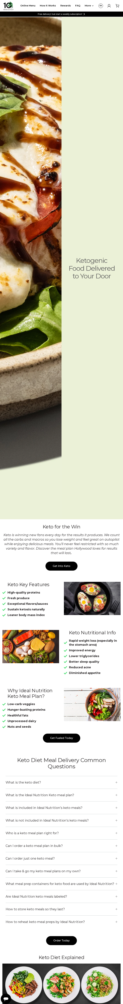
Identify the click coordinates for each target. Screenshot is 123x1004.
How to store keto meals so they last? (35, 909)
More (88, 5)
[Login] (109, 6)
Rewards (65, 5)
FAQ (77, 5)
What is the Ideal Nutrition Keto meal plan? (40, 795)
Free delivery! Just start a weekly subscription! (60, 14)
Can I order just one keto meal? (30, 858)
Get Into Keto (61, 566)
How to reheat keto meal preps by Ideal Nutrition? (45, 922)
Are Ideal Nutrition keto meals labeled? (36, 896)
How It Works (48, 5)
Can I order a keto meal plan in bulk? (34, 846)
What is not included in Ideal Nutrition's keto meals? (47, 820)
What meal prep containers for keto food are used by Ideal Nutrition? (60, 884)
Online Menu (27, 5)
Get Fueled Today (61, 738)
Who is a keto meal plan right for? (32, 833)
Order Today (61, 940)
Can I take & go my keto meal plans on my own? (43, 871)
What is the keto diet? (23, 782)
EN (101, 6)
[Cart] (117, 6)
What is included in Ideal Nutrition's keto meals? (44, 808)
